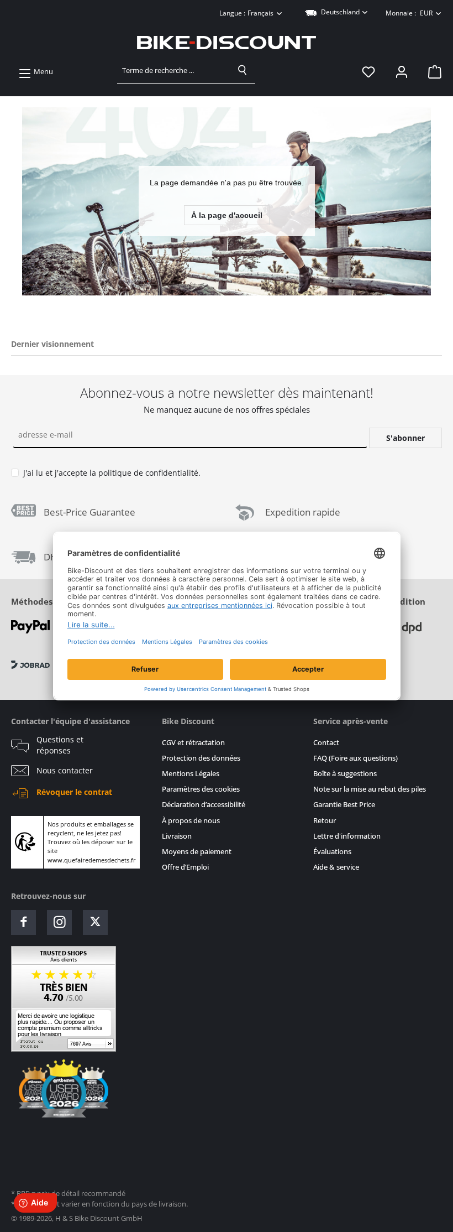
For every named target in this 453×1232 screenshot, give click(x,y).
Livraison (177, 836)
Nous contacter (64, 771)
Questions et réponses (59, 745)
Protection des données (201, 758)
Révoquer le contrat (74, 792)
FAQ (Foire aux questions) (355, 758)
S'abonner (405, 438)
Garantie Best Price (344, 804)
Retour (324, 820)
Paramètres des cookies (201, 789)
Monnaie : (409, 13)
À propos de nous (191, 820)
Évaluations (332, 851)
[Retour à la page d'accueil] (226, 42)
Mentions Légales (190, 773)
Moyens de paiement (196, 851)
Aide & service (336, 867)
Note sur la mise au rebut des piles (369, 789)
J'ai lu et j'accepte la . (112, 472)
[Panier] (431, 72)
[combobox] (173, 70)
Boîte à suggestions (345, 773)
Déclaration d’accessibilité (203, 804)
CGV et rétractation (193, 742)
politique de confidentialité (148, 472)
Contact (326, 742)
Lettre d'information (347, 836)
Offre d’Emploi (185, 867)
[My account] (401, 72)
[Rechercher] (242, 70)
